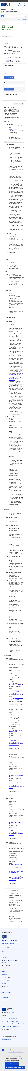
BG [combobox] (6, 85)
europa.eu (13, 1012)
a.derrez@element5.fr (16, 865)
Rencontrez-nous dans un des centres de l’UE (11, 1026)
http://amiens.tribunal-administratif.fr (13, 379)
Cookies (3, 971)
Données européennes (6, 992)
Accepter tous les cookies (12, 1063)
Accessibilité (4, 974)
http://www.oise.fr (19, 694)
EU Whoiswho (5, 997)
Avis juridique (4, 969)
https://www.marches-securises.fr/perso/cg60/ (15, 690)
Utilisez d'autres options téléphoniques (10, 1021)
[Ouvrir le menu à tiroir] (3, 24)
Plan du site (4, 983)
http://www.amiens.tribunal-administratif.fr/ (16, 739)
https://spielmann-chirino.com (14, 829)
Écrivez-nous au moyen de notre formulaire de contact (13, 1023)
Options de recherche (22, 19)
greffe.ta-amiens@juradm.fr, (16, 374)
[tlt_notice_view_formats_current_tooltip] (22, 103)
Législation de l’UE (6, 990)
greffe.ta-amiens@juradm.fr (15, 731)
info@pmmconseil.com (16, 776)
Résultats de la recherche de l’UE (9, 995)
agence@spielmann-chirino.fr (16, 823)
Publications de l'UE (6, 1000)
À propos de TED (5, 980)
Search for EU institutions (7, 1033)
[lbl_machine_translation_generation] (19, 94)
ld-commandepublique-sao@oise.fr (16, 130)
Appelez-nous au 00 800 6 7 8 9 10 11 (10, 1018)
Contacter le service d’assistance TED (10, 954)
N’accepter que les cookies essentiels (15, 1067)
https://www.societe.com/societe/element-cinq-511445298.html (16, 873)
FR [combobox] (5, 73)
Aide (3, 951)
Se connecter (19, 5)
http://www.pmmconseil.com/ (16, 782)
